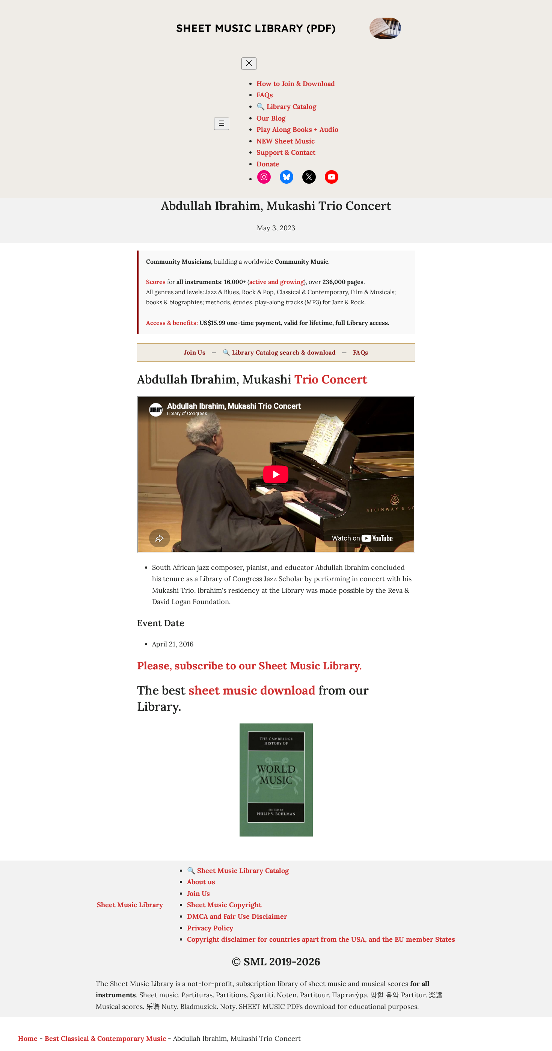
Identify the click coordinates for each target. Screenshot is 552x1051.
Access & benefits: (172, 322)
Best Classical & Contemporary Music (105, 1038)
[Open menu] (221, 124)
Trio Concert (330, 379)
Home (28, 1038)
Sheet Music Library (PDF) (256, 28)
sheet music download (252, 690)
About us (201, 881)
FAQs (360, 352)
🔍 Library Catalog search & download (279, 352)
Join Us (194, 352)
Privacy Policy (210, 928)
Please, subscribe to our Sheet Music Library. (249, 665)
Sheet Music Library (130, 904)
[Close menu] (248, 63)
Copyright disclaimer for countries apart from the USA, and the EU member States (321, 939)
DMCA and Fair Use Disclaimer (237, 916)
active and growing (276, 281)
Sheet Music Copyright (224, 904)
